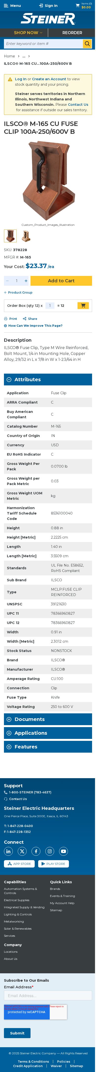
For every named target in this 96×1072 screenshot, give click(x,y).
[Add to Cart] (83, 305)
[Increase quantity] (26, 280)
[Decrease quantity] (7, 280)
